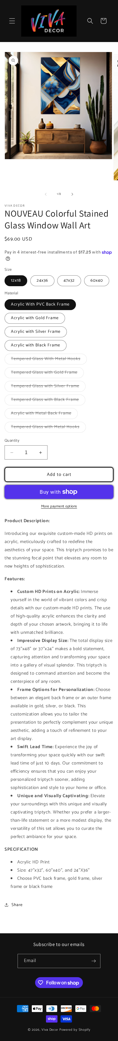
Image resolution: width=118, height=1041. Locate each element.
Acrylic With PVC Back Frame (40, 304)
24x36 (42, 280)
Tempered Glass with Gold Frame (47, 373)
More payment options (59, 506)
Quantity (12, 441)
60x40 (96, 280)
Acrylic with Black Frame (35, 345)
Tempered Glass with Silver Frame (48, 387)
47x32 (69, 280)
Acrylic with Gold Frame (35, 318)
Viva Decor (49, 1030)
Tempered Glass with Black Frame (48, 400)
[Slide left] (45, 194)
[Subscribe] (93, 961)
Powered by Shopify (74, 1030)
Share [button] (17, 905)
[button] (12, 21)
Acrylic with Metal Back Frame (44, 414)
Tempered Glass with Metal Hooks (48, 428)
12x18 (16, 280)
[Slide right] (72, 194)
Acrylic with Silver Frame (36, 331)
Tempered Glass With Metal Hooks (49, 360)
